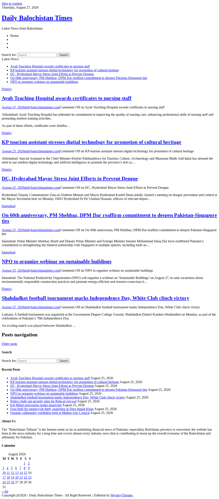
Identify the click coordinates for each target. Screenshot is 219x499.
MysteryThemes (122, 495)
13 (17, 473)
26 (12, 482)
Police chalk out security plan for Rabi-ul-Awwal (43, 401)
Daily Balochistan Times (37, 18)
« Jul (5, 491)
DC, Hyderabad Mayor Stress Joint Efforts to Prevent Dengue (52, 74)
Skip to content (12, 3)
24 (4, 482)
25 (8, 482)
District (7, 89)
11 (8, 473)
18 (8, 477)
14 (21, 473)
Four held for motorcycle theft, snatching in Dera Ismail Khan (51, 409)
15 (25, 473)
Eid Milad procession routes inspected (35, 405)
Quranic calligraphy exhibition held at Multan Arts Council (50, 413)
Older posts (9, 344)
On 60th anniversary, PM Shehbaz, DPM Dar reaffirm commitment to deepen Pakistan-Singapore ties (78, 78)
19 (12, 477)
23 (29, 477)
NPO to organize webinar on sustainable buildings (44, 82)
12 (12, 473)
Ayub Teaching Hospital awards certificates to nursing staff (50, 66)
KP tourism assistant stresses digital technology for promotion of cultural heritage (64, 70)
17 (4, 477)
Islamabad (8, 206)
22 (25, 477)
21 (21, 477)
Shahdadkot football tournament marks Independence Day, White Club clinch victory (95, 298)
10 (4, 473)
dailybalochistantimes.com (42, 107)
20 (17, 477)
